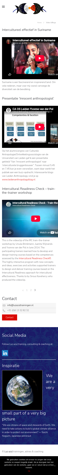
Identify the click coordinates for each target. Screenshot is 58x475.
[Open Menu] (3, 6)
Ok (29, 471)
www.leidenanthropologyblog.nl (18, 179)
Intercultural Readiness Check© (35, 258)
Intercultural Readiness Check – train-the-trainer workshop (28, 191)
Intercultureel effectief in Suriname (26, 30)
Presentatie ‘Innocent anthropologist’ (28, 98)
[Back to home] (29, 8)
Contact (9, 317)
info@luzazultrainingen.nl (20, 305)
